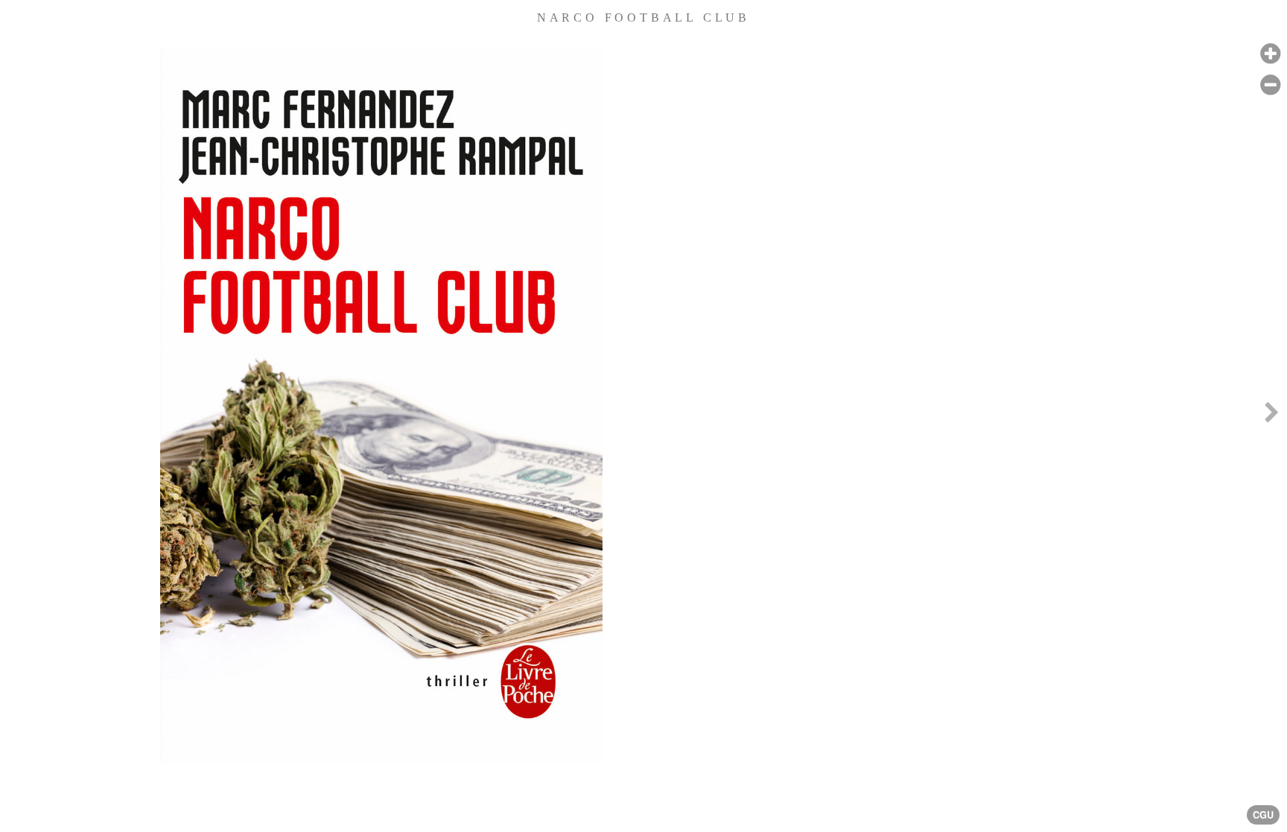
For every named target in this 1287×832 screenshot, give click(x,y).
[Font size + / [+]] (1270, 54)
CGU (1263, 815)
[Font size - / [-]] (1270, 85)
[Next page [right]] (1271, 416)
